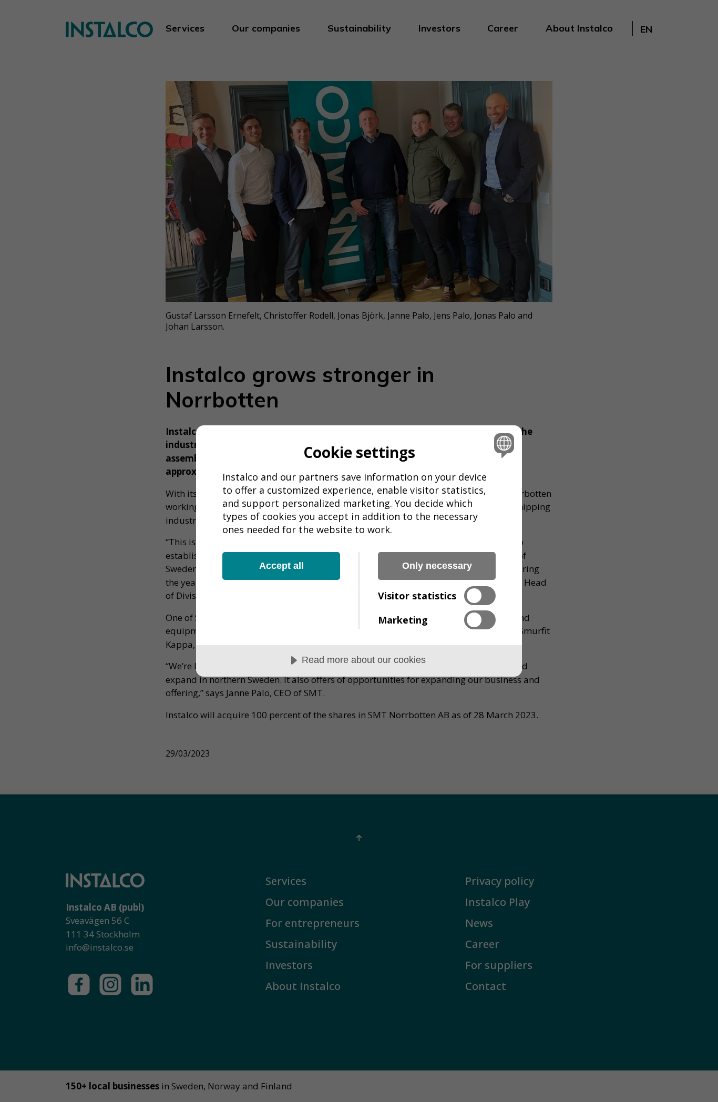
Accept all (281, 565)
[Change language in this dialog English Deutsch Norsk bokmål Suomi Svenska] (502, 445)
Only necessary (437, 565)
